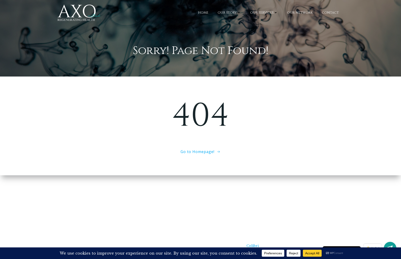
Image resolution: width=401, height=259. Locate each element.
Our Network (300, 12)
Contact (330, 12)
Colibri (252, 246)
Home (203, 12)
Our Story (227, 12)
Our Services (262, 12)
